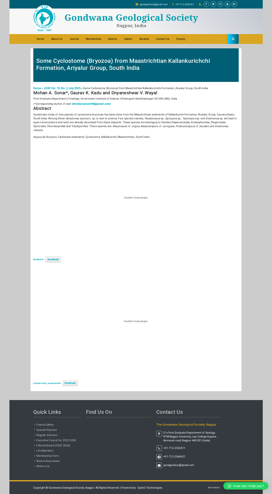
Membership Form (47, 455)
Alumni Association (48, 461)
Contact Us (162, 38)
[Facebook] (206, 4)
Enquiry (181, 38)
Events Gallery (45, 424)
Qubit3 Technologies (149, 487)
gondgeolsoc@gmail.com (154, 4)
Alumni (112, 38)
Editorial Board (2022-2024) (53, 445)
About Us (56, 38)
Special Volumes (46, 429)
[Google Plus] (234, 4)
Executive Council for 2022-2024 (56, 440)
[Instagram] (220, 4)
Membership (93, 38)
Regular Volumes (46, 435)
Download (53, 259)
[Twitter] (213, 4)
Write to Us (43, 466)
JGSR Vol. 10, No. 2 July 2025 (61, 88)
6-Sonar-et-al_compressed (47, 383)
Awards (144, 38)
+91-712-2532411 (185, 4)
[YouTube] (227, 4)
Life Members (44, 450)
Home (40, 38)
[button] (245, 486)
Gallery (128, 38)
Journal (74, 38)
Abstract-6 (38, 259)
